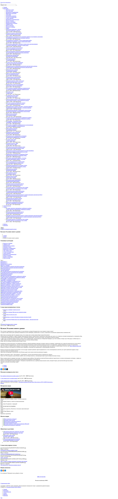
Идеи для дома (9, 11)
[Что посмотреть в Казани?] (10, 419)
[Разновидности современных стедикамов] (16, 136)
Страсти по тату (16, 309)
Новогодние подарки (11, 177)
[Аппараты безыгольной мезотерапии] (15, 191)
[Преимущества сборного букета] (14, 198)
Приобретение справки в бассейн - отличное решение (18, 107)
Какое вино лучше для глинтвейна (14, 85)
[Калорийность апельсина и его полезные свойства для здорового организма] (24, 36)
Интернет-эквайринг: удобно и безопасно (10, 284)
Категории (5, 490)
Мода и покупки (10, 25)
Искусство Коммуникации (12, 74)
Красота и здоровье (10, 26)
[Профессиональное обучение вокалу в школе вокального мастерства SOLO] (24, 194)
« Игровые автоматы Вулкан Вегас (26, 382)
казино (4, 365)
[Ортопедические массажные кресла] (15, 183)
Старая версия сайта (5, 483)
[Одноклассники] (3, 369)
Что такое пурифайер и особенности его (15, 126)
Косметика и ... (4, 261)
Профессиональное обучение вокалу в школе (16, 196)
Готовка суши (9, 93)
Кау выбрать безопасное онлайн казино (10, 375)
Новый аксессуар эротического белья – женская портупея (24, 319)
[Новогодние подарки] (11, 176)
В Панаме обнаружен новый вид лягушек (13, 432)
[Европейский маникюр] (6, 273)
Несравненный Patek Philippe (13, 181)
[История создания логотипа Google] (9, 288)
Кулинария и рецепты (11, 15)
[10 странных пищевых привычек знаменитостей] (18, 88)
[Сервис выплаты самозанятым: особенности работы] (18, 117)
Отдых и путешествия (11, 17)
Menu (2, 227)
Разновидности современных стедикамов (15, 137)
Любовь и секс (9, 24)
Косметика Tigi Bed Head (12, 56)
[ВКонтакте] (1, 369)
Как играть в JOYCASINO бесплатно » (44, 382)
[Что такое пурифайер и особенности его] (10, 281)
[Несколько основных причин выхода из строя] (12, 286)
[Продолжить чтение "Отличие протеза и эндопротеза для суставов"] (17, 219)
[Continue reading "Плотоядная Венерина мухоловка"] (11, 439)
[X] (7, 369)
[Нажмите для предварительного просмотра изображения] (9, 324)
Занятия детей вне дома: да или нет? (14, 82)
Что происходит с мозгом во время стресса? (11, 465)
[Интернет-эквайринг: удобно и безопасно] (11, 283)
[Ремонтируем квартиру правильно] (11, 425)
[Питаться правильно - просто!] (13, 29)
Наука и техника (10, 20)
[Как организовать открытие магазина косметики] (18, 51)
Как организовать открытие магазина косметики (17, 52)
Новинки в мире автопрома (12, 133)
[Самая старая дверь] (11, 139)
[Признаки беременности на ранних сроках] (16, 165)
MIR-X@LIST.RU (41, 476)
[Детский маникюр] (11, 58)
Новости (5, 494)
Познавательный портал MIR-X (13, 487)
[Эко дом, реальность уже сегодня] (14, 47)
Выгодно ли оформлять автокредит (14, 203)
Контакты (5, 495)
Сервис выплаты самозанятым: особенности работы (18, 118)
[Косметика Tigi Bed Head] (12, 55)
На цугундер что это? (12, 314)
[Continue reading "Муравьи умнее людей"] (9, 435)
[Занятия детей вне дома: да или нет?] (15, 80)
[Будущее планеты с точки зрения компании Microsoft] (16, 423)
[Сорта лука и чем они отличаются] (14, 62)
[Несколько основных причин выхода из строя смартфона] (20, 150)
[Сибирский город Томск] (12, 95)
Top (1, 497)
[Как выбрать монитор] (11, 128)
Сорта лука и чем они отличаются (14, 63)
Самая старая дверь (10, 140)
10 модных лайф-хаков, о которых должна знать (17, 45)
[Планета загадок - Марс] (12, 143)
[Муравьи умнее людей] (9, 420)
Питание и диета (10, 9)
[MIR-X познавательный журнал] (9, 229)
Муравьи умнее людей (8, 436)
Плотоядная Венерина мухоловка (11, 440)
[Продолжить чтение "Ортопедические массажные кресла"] (15, 211)
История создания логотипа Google (9, 289)
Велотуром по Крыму (11, 115)
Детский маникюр (10, 60)
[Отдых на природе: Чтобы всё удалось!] (15, 102)
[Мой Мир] (5, 369)
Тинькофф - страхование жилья (13, 122)
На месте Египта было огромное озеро (15, 148)
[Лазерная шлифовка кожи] (7, 303)
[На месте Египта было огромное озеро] (15, 147)
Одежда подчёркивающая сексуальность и (10, 454)
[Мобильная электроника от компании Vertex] (17, 154)
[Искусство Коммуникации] (13, 73)
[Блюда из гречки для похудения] (14, 33)
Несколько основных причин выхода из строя (16, 151)
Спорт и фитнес (9, 18)
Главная (5, 489)
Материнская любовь (11, 170)
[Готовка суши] (10, 91)
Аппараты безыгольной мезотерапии (14, 192)
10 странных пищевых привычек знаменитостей (17, 89)
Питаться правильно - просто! (13, 30)
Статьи (5, 235)
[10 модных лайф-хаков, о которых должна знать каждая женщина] (22, 44)
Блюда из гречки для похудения (13, 34)
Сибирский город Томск (11, 96)
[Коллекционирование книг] (10, 422)
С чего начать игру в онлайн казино (9, 378)
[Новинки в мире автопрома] (13, 132)
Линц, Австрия (4, 457)
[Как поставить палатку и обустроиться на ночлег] (18, 99)
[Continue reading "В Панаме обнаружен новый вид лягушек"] (13, 431)
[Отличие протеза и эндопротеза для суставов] (17, 187)
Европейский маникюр (6, 275)
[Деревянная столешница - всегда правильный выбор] (19, 40)
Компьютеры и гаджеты (11, 23)
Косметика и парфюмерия (12, 12)
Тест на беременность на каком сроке (14, 162)
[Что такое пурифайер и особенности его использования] (19, 124)
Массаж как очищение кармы (19, 312)
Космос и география (10, 22)
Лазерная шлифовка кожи (6, 304)
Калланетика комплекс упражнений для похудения (18, 111)
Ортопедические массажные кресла (14, 185)
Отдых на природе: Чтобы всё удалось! (15, 104)
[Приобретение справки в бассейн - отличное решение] (19, 106)
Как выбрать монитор (11, 129)
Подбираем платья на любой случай (9, 450)
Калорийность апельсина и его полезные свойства (18, 38)
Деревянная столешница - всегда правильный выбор (18, 41)
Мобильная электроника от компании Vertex (16, 155)
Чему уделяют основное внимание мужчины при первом (14, 461)
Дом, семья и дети (7, 250)
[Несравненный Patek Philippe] (13, 180)
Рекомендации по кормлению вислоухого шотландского (19, 67)
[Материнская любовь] (11, 169)
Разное (7, 28)
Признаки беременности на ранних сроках (16, 166)
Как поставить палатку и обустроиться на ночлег (17, 100)
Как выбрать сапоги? (11, 174)
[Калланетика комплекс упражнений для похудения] (18, 110)
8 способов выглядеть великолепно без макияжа (12, 272)
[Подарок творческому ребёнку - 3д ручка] (16, 158)
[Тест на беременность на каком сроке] (15, 161)
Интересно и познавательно (9, 254)
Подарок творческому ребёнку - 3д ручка (15, 159)
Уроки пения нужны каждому (13, 78)
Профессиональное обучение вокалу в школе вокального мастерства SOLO (23, 216)
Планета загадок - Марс (11, 144)
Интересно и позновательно (12, 19)
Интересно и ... (4, 262)
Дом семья (8, 14)
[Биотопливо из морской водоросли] (12, 421)
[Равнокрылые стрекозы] (12, 69)
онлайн (5, 366)
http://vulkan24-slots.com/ (75, 346)
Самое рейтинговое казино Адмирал (9, 380)
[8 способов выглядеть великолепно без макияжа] (12, 271)
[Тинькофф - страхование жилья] (14, 121)
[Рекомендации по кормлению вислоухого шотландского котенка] (21, 66)
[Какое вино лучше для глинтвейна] (14, 84)
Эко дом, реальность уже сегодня (13, 49)
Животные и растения (11, 13)
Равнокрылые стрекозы (11, 71)
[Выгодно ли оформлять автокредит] (15, 202)
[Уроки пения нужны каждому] (13, 77)
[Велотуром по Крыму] (11, 113)
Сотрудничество (7, 491)
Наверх (2, 383)
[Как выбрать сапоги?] (11, 172)
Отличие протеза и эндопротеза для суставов (16, 188)
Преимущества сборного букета (13, 199)
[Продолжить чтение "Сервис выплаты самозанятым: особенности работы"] (18, 208)
